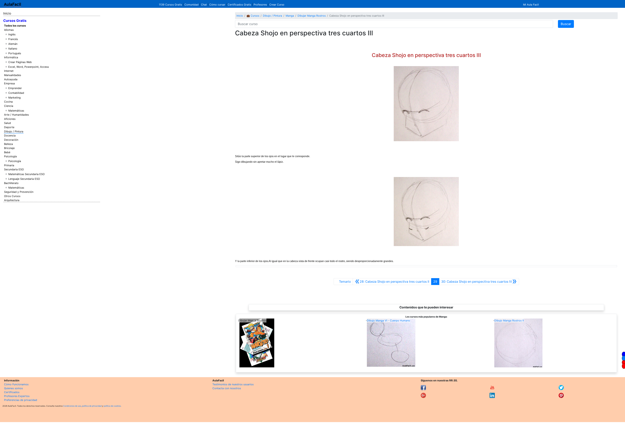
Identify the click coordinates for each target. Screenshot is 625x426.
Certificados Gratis (239, 4)
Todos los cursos (15, 25)
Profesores (260, 4)
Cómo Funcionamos (16, 384)
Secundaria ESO (14, 169)
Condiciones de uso (72, 406)
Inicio (7, 13)
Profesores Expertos (16, 396)
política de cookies (112, 406)
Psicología (10, 156)
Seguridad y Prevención (18, 191)
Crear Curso (276, 4)
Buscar (566, 24)
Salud (7, 123)
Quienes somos (13, 388)
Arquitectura (11, 200)
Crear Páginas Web (20, 62)
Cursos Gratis (15, 21)
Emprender (15, 88)
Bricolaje (9, 148)
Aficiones (9, 119)
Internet (9, 70)
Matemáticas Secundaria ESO (26, 174)
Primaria (9, 165)
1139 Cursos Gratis (171, 4)
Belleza (8, 144)
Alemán (12, 43)
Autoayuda (10, 79)
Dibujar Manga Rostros (312, 15)
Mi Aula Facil (531, 4)
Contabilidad (16, 92)
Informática (11, 57)
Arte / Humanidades (16, 114)
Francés (13, 39)
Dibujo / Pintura (13, 131)
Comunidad (191, 4)
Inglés (11, 34)
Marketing (14, 97)
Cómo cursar (217, 4)
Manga (290, 15)
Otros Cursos (12, 196)
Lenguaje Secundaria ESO (24, 178)
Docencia (10, 135)
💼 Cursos (253, 15)
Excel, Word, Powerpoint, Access (28, 66)
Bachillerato (11, 183)
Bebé (7, 152)
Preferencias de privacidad (20, 400)
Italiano (12, 48)
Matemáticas (16, 110)
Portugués (14, 53)
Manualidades (12, 75)
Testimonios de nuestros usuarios (233, 384)
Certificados (11, 392)
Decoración (11, 139)
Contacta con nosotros (226, 388)
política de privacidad (92, 406)
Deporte (9, 127)
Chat (204, 4)
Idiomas (9, 29)
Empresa (9, 83)
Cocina (8, 101)
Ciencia (8, 105)
